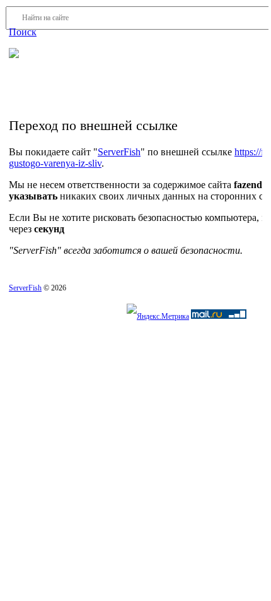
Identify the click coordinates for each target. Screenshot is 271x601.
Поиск (23, 32)
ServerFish (119, 151)
